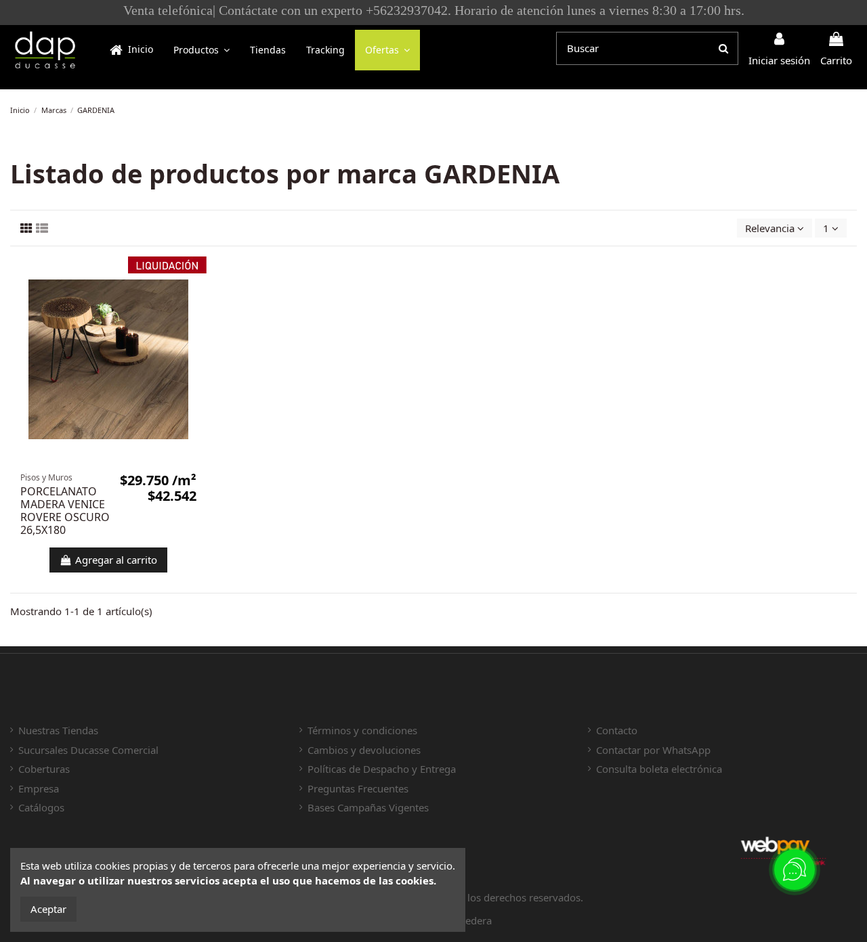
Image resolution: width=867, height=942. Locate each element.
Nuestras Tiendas (58, 730)
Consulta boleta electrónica (659, 769)
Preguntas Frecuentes (358, 788)
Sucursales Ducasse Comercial (88, 750)
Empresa (38, 788)
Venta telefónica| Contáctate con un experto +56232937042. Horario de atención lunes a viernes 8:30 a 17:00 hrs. (433, 10)
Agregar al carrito (116, 559)
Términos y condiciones (362, 730)
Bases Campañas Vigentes (368, 807)
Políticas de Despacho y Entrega (382, 769)
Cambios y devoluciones (364, 750)
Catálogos (41, 807)
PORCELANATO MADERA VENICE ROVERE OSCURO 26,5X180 (65, 511)
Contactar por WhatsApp (653, 750)
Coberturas (44, 769)
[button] (201, 50)
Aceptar (48, 909)
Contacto (616, 730)
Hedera (475, 920)
